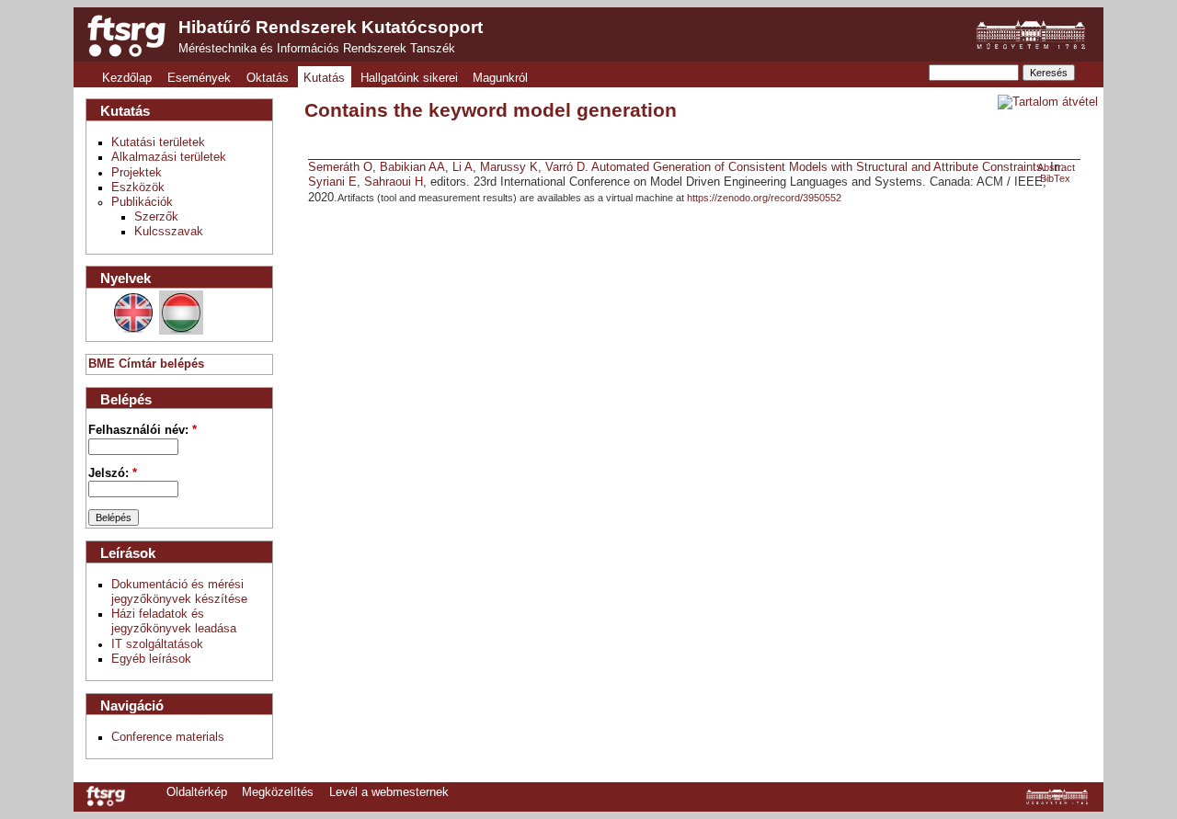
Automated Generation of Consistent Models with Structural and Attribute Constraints (817, 167)
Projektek (136, 172)
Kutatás (324, 78)
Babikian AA (412, 167)
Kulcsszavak (168, 231)
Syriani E (332, 182)
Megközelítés (278, 792)
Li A (462, 167)
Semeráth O (340, 167)
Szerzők (156, 216)
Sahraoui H (393, 182)
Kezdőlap (127, 78)
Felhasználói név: (142, 430)
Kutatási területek (158, 142)
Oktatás (267, 78)
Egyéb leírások (151, 659)
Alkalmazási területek (168, 157)
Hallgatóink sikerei (409, 78)
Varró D (565, 167)
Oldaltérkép (196, 792)
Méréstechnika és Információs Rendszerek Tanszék (316, 48)
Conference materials (167, 737)
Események (199, 78)
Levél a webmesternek (389, 792)
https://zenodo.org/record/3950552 (764, 197)
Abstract (1056, 167)
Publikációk (142, 202)
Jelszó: (112, 473)
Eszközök (138, 187)
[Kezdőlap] (126, 36)
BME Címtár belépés (146, 364)
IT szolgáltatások (157, 644)
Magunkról (500, 78)
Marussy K (509, 167)
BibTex (1055, 178)
